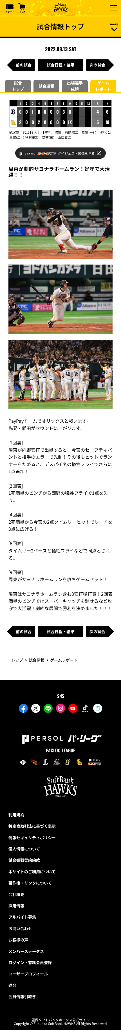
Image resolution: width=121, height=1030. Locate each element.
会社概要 (16, 894)
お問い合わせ (20, 928)
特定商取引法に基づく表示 (32, 826)
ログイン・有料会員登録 (30, 962)
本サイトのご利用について (32, 871)
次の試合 (97, 65)
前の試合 (24, 65)
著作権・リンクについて (30, 883)
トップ (17, 660)
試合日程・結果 (60, 65)
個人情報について (24, 849)
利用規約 (16, 815)
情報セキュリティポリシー (32, 837)
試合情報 (36, 660)
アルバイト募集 (22, 917)
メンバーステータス (26, 951)
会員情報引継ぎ (22, 996)
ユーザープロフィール (28, 974)
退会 (12, 985)
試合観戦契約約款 (24, 860)
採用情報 (16, 905)
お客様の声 (18, 939)
